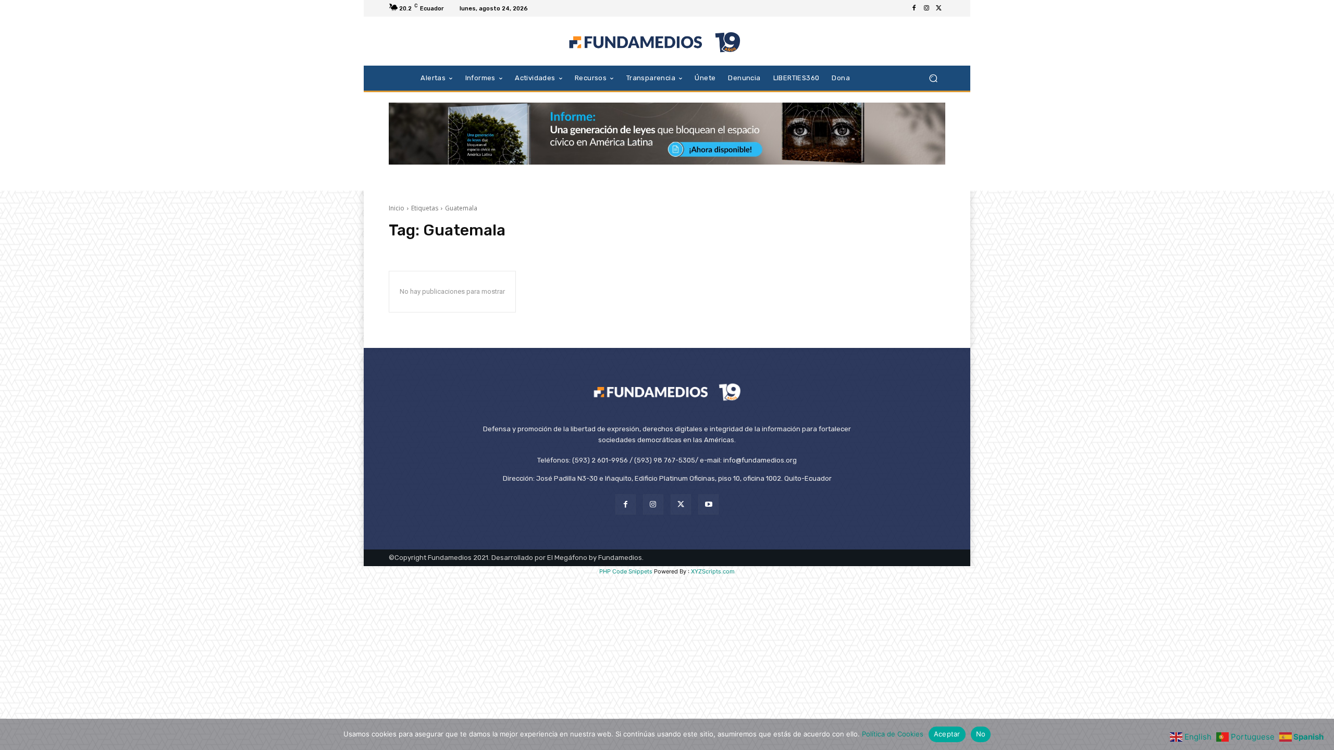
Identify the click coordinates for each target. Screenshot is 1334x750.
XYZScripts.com (713, 571)
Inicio (396, 208)
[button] (933, 78)
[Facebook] (914, 8)
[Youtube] (708, 504)
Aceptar (947, 734)
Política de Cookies (892, 734)
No (981, 734)
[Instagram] (926, 8)
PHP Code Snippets (625, 571)
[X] (939, 8)
